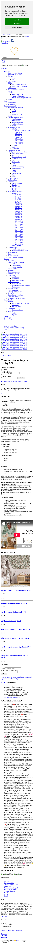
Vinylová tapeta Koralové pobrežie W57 (16, 647)
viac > (2, 393)
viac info (4, 916)
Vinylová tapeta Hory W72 (11, 621)
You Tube (4, 935)
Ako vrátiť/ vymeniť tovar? (12, 697)
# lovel (3, 682)
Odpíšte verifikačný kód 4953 (9, 670)
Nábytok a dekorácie (10, 326)
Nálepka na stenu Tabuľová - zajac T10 (15, 629)
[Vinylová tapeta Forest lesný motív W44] (15, 587)
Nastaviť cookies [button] (17, 27)
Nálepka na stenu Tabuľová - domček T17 (16, 638)
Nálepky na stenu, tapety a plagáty (14, 327)
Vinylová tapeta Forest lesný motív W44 (15, 590)
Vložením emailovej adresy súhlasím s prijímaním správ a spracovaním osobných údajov (17, 678)
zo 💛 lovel (15, 941)
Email (2, 668)
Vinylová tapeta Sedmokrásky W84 (14, 612)
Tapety (6, 329)
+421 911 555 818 (6, 930)
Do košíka (21, 378)
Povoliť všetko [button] (17, 20)
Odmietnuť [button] (17, 23)
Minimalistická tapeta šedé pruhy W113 (15, 603)
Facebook (4, 934)
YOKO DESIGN (6, 355)
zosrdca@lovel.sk (17, 930)
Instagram (4, 937)
